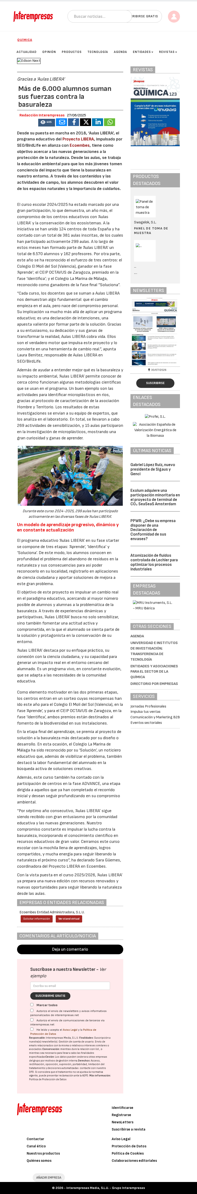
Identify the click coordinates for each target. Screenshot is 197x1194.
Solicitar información (36, 919)
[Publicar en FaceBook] (73, 122)
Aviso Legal (70, 1030)
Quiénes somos (39, 1160)
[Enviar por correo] (61, 122)
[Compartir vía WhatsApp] (109, 122)
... (135, 273)
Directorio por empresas (154, 684)
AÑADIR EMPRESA (48, 1177)
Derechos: (84, 1060)
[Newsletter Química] (155, 331)
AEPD (85, 1075)
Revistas (167, 52)
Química (24, 40)
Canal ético (36, 1146)
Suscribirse (155, 383)
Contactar (35, 1139)
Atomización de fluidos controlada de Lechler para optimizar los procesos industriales (154, 562)
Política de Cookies (128, 1153)
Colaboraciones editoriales (134, 1160)
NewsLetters (122, 1122)
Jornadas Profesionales (148, 706)
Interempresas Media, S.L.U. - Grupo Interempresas (105, 1188)
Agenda (137, 636)
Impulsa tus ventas (145, 711)
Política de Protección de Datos (48, 1079)
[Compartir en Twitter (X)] (85, 122)
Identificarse (122, 1108)
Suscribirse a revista (128, 1129)
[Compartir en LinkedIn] (97, 122)
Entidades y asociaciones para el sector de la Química (154, 672)
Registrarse (121, 1115)
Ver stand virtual (69, 919)
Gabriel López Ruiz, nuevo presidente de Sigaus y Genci (152, 469)
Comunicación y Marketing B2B (155, 717)
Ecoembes (80, 145)
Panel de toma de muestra (151, 230)
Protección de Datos (129, 1146)
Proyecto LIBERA (78, 139)
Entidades (142, 52)
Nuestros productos (43, 1153)
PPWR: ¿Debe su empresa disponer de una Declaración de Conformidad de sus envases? (153, 529)
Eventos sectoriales (146, 722)
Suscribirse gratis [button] (141, 16)
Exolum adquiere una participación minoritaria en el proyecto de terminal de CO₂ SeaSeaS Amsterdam (155, 497)
